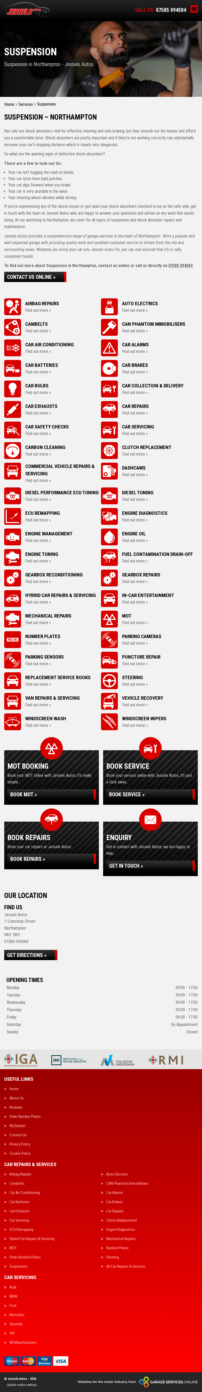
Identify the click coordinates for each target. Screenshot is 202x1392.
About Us (16, 1098)
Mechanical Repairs (121, 1239)
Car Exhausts (19, 1211)
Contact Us (18, 1135)
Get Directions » (27, 955)
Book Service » (127, 794)
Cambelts (16, 1184)
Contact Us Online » (31, 277)
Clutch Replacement (121, 1220)
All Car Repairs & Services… (127, 1266)
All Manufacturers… (24, 1343)
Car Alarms (114, 1193)
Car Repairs (115, 1211)
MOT (13, 1248)
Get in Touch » (126, 866)
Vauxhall (15, 1324)
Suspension (18, 1266)
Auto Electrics (117, 1174)
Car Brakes (114, 1202)
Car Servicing (19, 1220)
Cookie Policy (20, 1154)
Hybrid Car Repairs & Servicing (32, 1239)
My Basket (17, 1126)
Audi (12, 1287)
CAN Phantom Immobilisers (127, 1184)
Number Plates (117, 1248)
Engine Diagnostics (120, 1230)
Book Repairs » (27, 859)
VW (11, 1333)
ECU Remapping (21, 1230)
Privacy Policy (19, 1144)
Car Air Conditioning (24, 1193)
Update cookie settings (22, 1385)
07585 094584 (160, 10)
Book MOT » (23, 794)
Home (14, 1089)
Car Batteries (19, 1202)
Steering (112, 1257)
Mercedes (16, 1315)
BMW (13, 1297)
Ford (12, 1306)
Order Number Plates (25, 1117)
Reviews (15, 1107)
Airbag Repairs (20, 1174)
